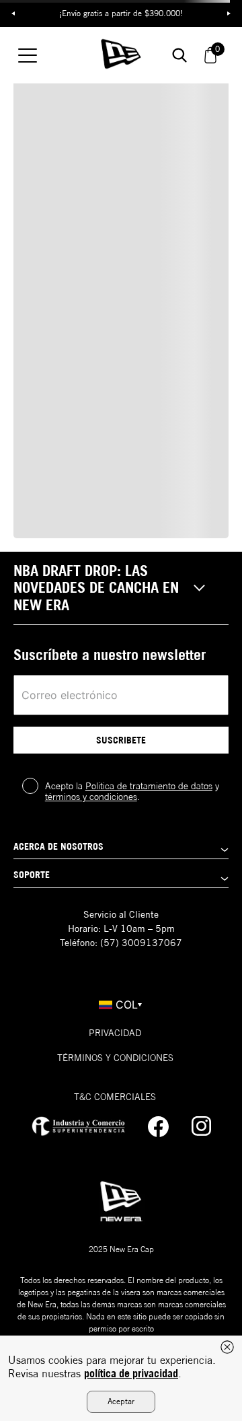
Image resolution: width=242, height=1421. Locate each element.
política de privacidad (131, 1373)
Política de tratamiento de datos (148, 785)
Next (228, 13)
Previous (13, 13)
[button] (121, 588)
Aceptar (121, 1401)
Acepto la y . (132, 791)
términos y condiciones (91, 796)
